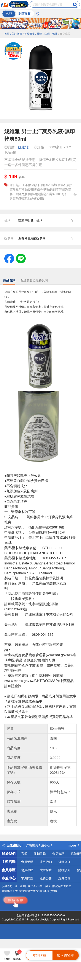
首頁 (7, 33)
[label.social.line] (21, 258)
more (72, 845)
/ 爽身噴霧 (64, 33)
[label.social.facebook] (9, 258)
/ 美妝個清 (16, 33)
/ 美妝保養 (29, 33)
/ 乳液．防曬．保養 (46, 33)
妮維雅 (23, 147)
